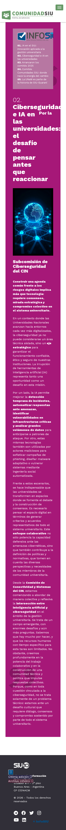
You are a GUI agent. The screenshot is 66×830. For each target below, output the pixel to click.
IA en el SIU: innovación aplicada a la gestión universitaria (31, 49)
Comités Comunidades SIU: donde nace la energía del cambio (32, 72)
